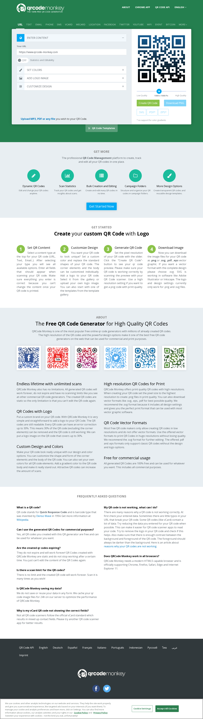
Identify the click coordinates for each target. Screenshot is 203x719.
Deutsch (58, 647)
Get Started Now (101, 206)
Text (29, 24)
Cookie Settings (142, 708)
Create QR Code (148, 103)
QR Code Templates (103, 128)
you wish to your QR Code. (54, 119)
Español (72, 647)
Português (117, 647)
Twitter (124, 24)
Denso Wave (43, 516)
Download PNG (175, 103)
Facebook (110, 24)
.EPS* (163, 112)
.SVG (141, 112)
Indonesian (135, 647)
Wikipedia (22, 519)
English (180, 7)
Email (38, 24)
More (182, 24)
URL (20, 24)
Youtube (138, 24)
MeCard (80, 24)
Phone (49, 24)
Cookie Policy (81, 712)
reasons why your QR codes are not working (130, 546)
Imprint (23, 655)
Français (87, 647)
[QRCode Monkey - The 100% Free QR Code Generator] (40, 8)
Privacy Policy (100, 712)
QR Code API (162, 7)
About (126, 7)
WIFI (149, 24)
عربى (174, 647)
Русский (152, 647)
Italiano (101, 647)
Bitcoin (170, 24)
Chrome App (142, 7)
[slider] (159, 91)
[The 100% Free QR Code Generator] (101, 676)
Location (94, 24)
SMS (59, 24)
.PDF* (152, 112)
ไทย (164, 647)
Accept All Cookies (167, 708)
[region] (101, 709)
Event (158, 24)
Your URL (21, 46)
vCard (68, 24)
